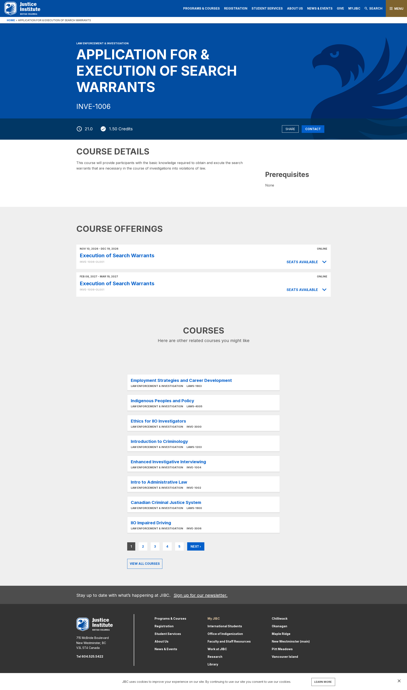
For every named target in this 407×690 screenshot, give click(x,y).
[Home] (22, 8)
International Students (225, 626)
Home (11, 20)
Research (215, 656)
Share (290, 129)
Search (375, 8)
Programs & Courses (201, 8)
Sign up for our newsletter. (200, 595)
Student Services (267, 8)
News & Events (320, 8)
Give (340, 8)
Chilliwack (279, 618)
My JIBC (214, 618)
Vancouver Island (285, 656)
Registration (235, 8)
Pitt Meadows (282, 649)
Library (213, 664)
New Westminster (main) (291, 641)
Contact (313, 129)
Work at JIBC (217, 649)
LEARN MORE (323, 681)
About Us (295, 8)
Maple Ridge (281, 634)
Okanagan (279, 626)
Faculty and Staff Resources (229, 641)
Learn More (203, 382)
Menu (398, 8)
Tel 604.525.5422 (89, 656)
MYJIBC (354, 8)
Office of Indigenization (225, 634)
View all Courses (145, 563)
